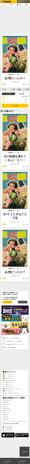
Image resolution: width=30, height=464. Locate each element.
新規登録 (20, 1)
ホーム (3, 4)
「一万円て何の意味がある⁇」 (11, 380)
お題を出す (19, 4)
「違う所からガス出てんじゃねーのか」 (12, 388)
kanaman (7, 404)
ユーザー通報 (26, 89)
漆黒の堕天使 (25, 96)
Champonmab (8, 400)
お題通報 (19, 89)
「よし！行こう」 (8, 373)
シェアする (3, 89)
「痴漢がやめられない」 (9, 382)
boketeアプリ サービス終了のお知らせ (11, 337)
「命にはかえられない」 (9, 386)
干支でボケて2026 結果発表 (8, 347)
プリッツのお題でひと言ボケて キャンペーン (12, 344)
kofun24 (6, 417)
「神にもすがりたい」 (9, 378)
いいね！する (8, 426)
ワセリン (26, 101)
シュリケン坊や (8, 410)
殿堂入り (6, 462)
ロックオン (7, 412)
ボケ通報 (13, 89)
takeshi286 (7, 408)
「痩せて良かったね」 (9, 390)
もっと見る (15, 105)
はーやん (26, 99)
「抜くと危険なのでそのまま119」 (11, 393)
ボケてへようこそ (22, 302)
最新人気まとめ (21, 462)
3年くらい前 (25, 84)
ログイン (26, 1)
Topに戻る (24, 451)
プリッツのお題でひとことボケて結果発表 (11, 341)
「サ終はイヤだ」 (8, 384)
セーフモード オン (7, 302)
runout (6, 414)
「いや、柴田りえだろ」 (9, 376)
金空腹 (6, 402)
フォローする (8, 428)
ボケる (11, 4)
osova (6, 406)
